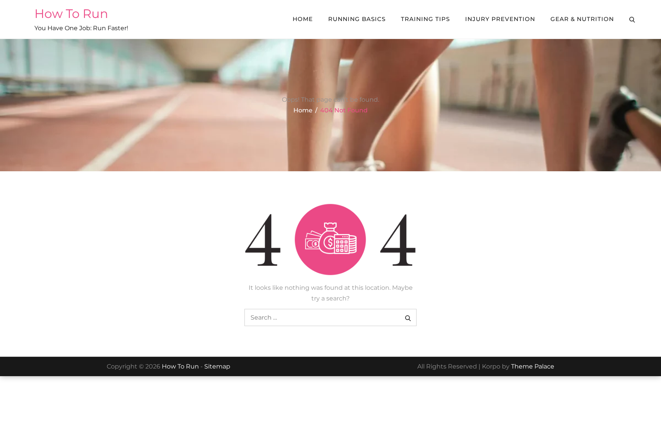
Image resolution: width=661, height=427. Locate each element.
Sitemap (217, 366)
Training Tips (425, 19)
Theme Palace (532, 366)
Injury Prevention (500, 19)
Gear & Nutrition (582, 19)
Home (303, 19)
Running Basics (357, 19)
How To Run (71, 13)
